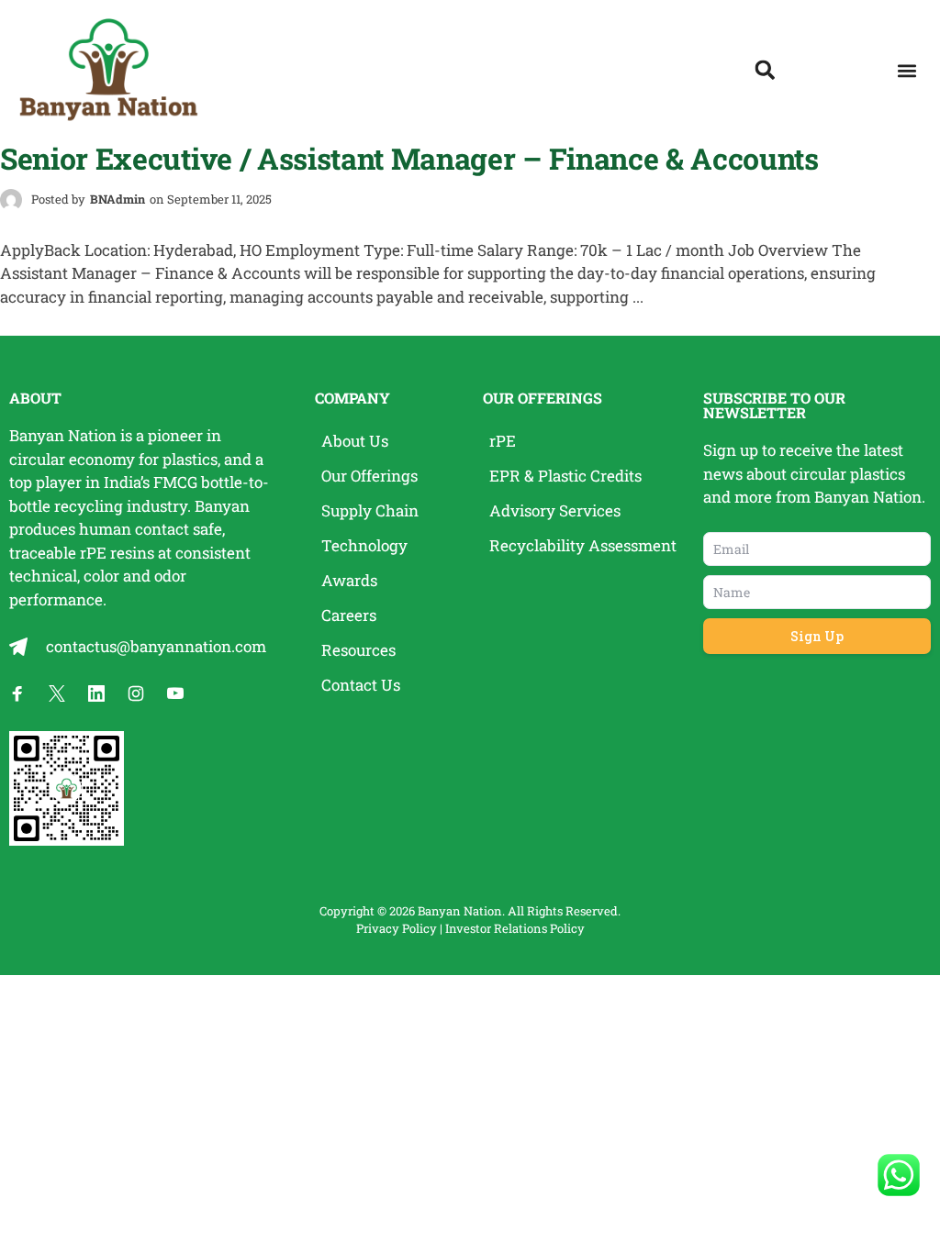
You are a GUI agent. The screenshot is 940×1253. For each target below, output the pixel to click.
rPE (93, 552)
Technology (364, 545)
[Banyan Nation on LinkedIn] (96, 693)
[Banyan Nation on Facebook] (17, 693)
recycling (88, 505)
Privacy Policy (396, 928)
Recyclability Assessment (583, 545)
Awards (349, 580)
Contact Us (360, 684)
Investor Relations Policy (515, 928)
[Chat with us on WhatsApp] (899, 1175)
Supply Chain (370, 510)
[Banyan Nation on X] (57, 693)
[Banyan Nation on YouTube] (175, 693)
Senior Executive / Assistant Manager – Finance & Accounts (409, 158)
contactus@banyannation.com (156, 646)
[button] (906, 71)
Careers (348, 615)
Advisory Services (555, 510)
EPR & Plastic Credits (565, 475)
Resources (358, 649)
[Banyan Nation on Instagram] (136, 693)
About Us (354, 440)
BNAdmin (117, 199)
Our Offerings (369, 475)
